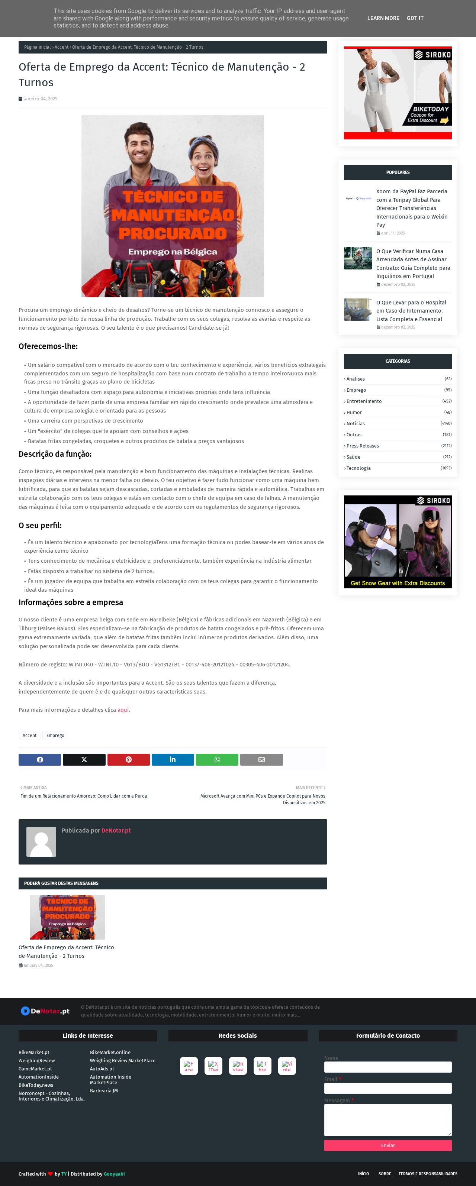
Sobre (385, 1174)
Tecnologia (399, 468)
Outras (399, 434)
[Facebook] (189, 1066)
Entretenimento (399, 401)
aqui (123, 710)
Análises (399, 379)
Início (363, 1174)
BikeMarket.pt (34, 1052)
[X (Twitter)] (213, 1066)
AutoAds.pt (102, 1069)
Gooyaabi (114, 1174)
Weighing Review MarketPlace (122, 1060)
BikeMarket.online (110, 1052)
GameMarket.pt (35, 1069)
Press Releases (399, 446)
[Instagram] (238, 1066)
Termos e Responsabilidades (428, 1174)
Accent (61, 47)
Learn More (383, 18)
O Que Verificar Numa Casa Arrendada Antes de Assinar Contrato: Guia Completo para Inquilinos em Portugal (413, 264)
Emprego (55, 735)
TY (64, 1174)
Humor (399, 412)
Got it (415, 18)
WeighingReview (37, 1060)
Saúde (399, 457)
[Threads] (262, 1066)
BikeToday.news (36, 1085)
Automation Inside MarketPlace (110, 1079)
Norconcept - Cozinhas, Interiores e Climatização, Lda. (52, 1096)
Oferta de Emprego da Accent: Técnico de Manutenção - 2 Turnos (66, 951)
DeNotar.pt (115, 830)
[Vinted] (287, 1066)
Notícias (399, 423)
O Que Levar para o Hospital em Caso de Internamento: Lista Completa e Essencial (411, 311)
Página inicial (37, 47)
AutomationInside (39, 1077)
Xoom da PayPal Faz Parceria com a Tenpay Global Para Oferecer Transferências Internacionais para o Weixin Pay (412, 208)
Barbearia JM (104, 1090)
